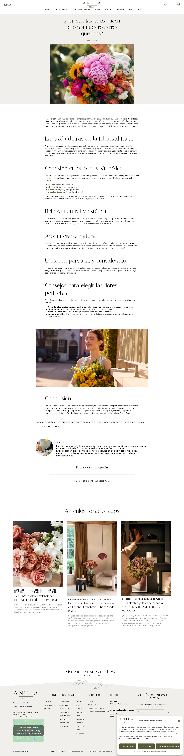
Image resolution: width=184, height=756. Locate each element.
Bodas (97, 10)
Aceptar (128, 746)
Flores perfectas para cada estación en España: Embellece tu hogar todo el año (91, 606)
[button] (179, 720)
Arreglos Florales (19, 591)
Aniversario (63, 705)
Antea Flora (23, 751)
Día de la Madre (64, 726)
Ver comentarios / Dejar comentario (92, 481)
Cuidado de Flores (153, 599)
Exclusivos (47, 702)
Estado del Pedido (94, 705)
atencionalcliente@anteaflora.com (25, 717)
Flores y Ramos (60, 10)
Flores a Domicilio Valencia (22, 707)
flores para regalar (86, 422)
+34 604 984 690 (19, 714)
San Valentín (63, 719)
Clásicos (47, 709)
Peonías (78, 702)
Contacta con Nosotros (96, 708)
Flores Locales (53, 591)
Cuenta (90, 702)
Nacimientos (63, 712)
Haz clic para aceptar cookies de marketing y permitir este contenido (29, 730)
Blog (138, 10)
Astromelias (80, 719)
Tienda (45, 10)
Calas (78, 716)
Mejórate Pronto (65, 716)
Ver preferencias (168, 746)
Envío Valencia (124, 10)
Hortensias (79, 723)
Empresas (108, 10)
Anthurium (80, 733)
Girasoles (79, 709)
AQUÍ (165, 731)
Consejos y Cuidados (36, 591)
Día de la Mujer (64, 723)
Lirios (78, 730)
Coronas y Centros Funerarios (98, 711)
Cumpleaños (64, 702)
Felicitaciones (64, 709)
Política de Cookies (139, 751)
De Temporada (49, 705)
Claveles (79, 712)
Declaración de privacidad (156, 751)
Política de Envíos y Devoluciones (100, 751)
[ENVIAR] (167, 712)
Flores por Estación (100, 599)
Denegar (146, 746)
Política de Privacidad (57, 751)
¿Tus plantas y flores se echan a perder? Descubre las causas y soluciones (142, 606)
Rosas (78, 705)
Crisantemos (80, 726)
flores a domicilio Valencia (105, 413)
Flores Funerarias (81, 10)
